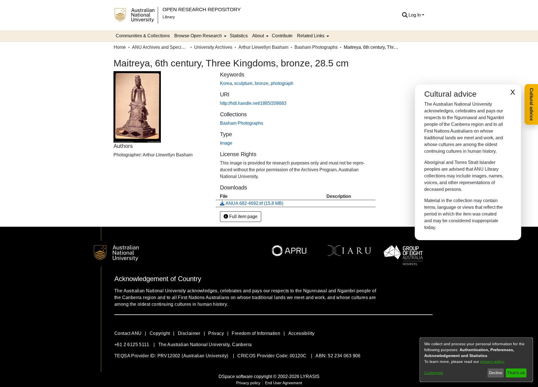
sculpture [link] (243, 83)
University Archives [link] (213, 47)
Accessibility (301, 333)
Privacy (216, 333)
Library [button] (169, 17)
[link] (241, 123)
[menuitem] (200, 35)
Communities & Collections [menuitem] (143, 35)
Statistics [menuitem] (239, 35)
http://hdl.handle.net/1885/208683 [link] (253, 103)
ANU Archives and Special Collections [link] (160, 47)
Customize (433, 372)
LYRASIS (309, 376)
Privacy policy (248, 383)
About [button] (258, 35)
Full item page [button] (243, 216)
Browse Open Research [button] (198, 35)
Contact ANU (128, 333)
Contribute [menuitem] (282, 35)
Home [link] (120, 47)
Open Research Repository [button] (202, 9)
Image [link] (226, 143)
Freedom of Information (256, 333)
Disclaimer (189, 333)
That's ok (516, 372)
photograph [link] (282, 83)
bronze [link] (261, 83)
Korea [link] (226, 83)
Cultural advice (531, 104)
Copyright (160, 333)
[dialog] (476, 359)
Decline (495, 372)
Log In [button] (415, 15)
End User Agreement (283, 383)
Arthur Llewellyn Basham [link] (263, 47)
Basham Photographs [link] (316, 47)
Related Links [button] (310, 35)
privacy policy (492, 361)
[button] (404, 15)
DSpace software (236, 376)
